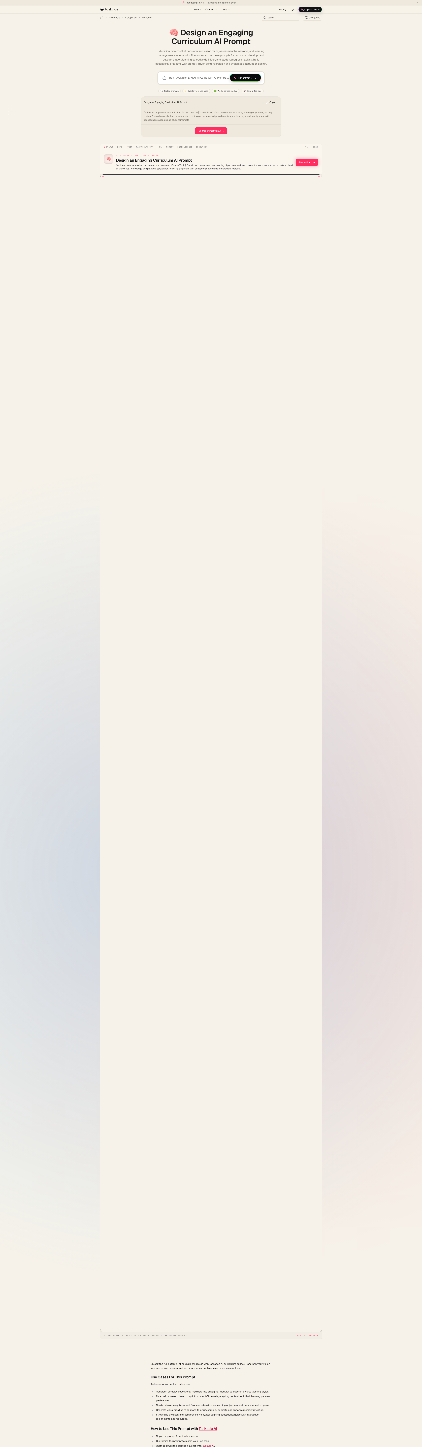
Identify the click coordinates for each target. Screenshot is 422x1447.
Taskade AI (208, 1428)
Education (147, 17)
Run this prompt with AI (211, 130)
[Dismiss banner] (417, 2)
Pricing (282, 9)
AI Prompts (114, 17)
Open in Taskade (305, 1335)
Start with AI (304, 162)
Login (292, 9)
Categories (130, 17)
